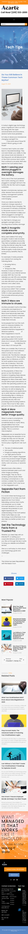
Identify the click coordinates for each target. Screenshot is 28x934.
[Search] (26, 24)
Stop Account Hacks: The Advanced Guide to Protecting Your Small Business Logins (19, 622)
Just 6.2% (17, 332)
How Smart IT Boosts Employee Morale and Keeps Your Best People (19, 648)
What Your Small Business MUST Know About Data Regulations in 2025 (19, 609)
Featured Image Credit (10, 558)
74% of (12, 343)
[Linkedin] (17, 879)
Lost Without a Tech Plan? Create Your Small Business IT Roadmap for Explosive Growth (19, 635)
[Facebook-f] (10, 879)
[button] (14, 19)
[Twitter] (13, 879)
